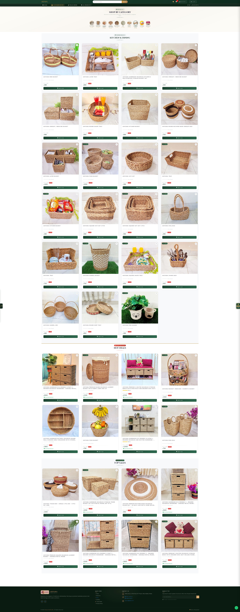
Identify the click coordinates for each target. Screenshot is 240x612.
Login (193, 1)
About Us (98, 595)
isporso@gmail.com (129, 600)
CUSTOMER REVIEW (58, 5)
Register (183, 1)
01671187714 (195, 5)
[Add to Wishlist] (77, 45)
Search (124, 1)
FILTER (0, 306)
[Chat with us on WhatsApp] (236, 608)
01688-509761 (129, 598)
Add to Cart (61, 88)
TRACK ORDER (73, 5)
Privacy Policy (99, 603)
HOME (45, 5)
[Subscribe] (197, 597)
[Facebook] (42, 601)
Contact (98, 599)
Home (97, 593)
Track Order (99, 601)
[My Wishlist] (173, 2)
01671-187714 (129, 596)
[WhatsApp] (45, 601)
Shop (97, 597)
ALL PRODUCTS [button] (86, 5)
